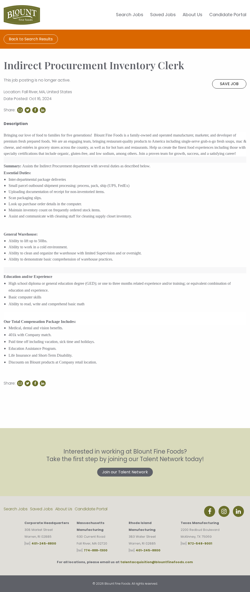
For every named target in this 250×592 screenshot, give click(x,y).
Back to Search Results (31, 39)
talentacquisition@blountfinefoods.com (156, 562)
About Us (192, 14)
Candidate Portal (227, 14)
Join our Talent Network (125, 472)
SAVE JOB (229, 84)
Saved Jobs (163, 14)
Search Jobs (129, 14)
